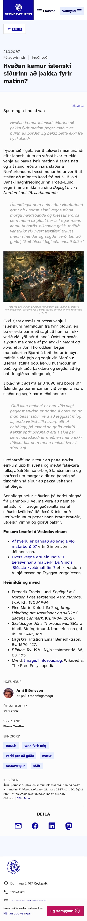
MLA (27, 798)
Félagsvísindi (14, 57)
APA (19, 798)
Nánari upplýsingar (17, 913)
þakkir (11, 746)
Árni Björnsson (29, 690)
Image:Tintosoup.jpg (43, 660)
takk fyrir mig (35, 746)
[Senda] (18, 826)
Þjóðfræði (40, 57)
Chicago (8, 798)
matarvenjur (15, 766)
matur (47, 756)
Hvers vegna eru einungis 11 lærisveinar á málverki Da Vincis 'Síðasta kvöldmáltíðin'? (42, 562)
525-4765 (17, 892)
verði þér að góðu (20, 756)
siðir (36, 766)
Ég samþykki (62, 911)
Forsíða (17, 29)
